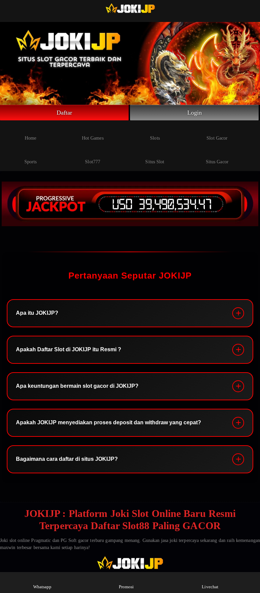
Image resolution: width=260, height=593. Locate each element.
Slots (155, 138)
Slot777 (92, 161)
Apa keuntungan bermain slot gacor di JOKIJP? (77, 386)
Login (194, 112)
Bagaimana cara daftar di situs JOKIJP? (67, 459)
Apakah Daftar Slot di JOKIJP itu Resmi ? (68, 349)
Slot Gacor (217, 138)
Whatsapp (42, 586)
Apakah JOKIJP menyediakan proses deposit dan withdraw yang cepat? (108, 422)
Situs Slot (154, 161)
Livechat (210, 586)
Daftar (64, 112)
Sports (30, 161)
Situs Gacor (217, 161)
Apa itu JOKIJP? (37, 313)
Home (30, 138)
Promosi (126, 586)
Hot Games (93, 138)
